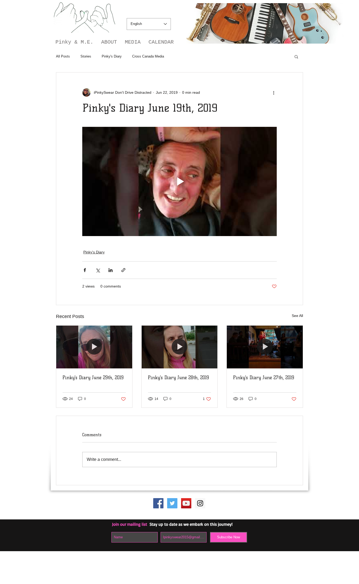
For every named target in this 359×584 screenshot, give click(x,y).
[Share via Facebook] (84, 270)
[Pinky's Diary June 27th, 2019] (265, 347)
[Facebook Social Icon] (158, 503)
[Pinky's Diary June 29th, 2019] (94, 347)
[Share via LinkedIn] (110, 270)
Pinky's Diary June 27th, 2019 (263, 377)
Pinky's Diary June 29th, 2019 (93, 377)
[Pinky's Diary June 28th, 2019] (180, 347)
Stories (85, 56)
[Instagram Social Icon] (200, 503)
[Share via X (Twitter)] (97, 270)
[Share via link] (123, 270)
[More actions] (273, 92)
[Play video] (179, 181)
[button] (296, 56)
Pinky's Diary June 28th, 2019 (178, 377)
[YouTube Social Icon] (186, 503)
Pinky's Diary (112, 56)
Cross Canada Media (148, 56)
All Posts (63, 56)
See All (297, 316)
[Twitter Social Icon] (172, 503)
